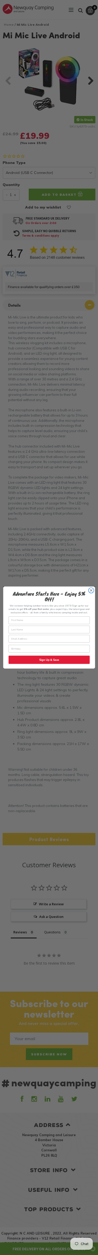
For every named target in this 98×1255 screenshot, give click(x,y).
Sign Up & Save (49, 660)
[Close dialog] (91, 590)
